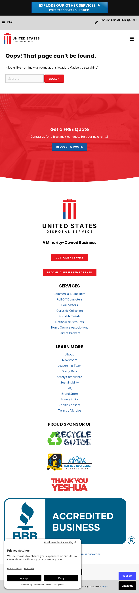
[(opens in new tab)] (69, 445)
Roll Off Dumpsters (70, 299)
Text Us (127, 576)
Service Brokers (69, 333)
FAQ (69, 388)
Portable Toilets (70, 316)
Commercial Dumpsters (69, 294)
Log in (105, 586)
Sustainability (69, 382)
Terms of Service (69, 410)
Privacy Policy (69, 399)
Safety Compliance (69, 377)
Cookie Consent (69, 405)
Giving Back (69, 371)
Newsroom (69, 360)
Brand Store (69, 394)
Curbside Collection (69, 311)
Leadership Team (69, 366)
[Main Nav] (131, 39)
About (69, 354)
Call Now (127, 586)
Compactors (69, 305)
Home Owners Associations (69, 327)
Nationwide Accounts (69, 322)
